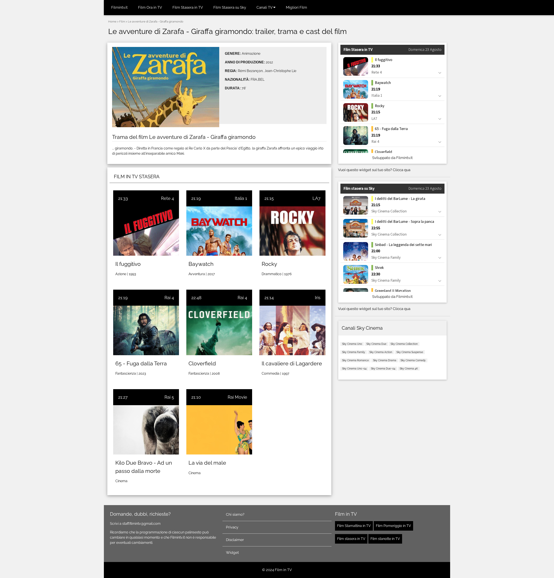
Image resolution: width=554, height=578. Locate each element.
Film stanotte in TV (385, 539)
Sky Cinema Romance (355, 360)
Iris (317, 297)
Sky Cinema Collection (404, 343)
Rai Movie (237, 397)
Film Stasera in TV (187, 7)
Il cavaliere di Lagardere (292, 363)
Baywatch (201, 264)
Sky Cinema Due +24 (383, 368)
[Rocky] (292, 231)
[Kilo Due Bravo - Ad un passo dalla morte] (146, 429)
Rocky (269, 264)
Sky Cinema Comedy (413, 360)
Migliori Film (296, 7)
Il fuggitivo (128, 264)
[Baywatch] (219, 231)
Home (112, 21)
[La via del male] (219, 429)
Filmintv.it (119, 7)
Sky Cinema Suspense (409, 352)
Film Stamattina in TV (354, 526)
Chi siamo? (235, 514)
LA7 (316, 198)
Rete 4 (167, 198)
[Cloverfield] (219, 330)
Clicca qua (401, 170)
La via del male (207, 462)
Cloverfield (202, 363)
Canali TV (264, 7)
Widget (232, 552)
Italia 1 (241, 198)
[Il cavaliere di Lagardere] (292, 330)
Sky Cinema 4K (409, 368)
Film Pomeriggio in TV (393, 526)
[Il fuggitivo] (146, 231)
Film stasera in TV (351, 539)
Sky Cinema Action (380, 352)
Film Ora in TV (150, 7)
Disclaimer (235, 540)
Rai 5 (169, 397)
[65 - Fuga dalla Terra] (146, 330)
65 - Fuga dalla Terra (141, 363)
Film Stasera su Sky (229, 7)
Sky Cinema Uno (352, 343)
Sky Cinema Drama (384, 360)
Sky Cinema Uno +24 (354, 368)
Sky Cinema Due (376, 343)
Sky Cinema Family (353, 352)
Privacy (232, 527)
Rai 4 (169, 297)
